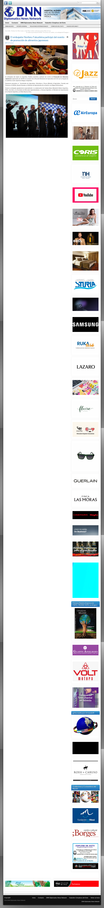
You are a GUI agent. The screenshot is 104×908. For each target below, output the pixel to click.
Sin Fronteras (10, 42)
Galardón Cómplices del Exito (78, 898)
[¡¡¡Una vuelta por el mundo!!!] (86, 726)
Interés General (22, 26)
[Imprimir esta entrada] (67, 37)
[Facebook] (6, 3)
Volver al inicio (95, 898)
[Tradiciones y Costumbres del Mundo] (86, 802)
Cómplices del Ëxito (57, 26)
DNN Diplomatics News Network (56, 898)
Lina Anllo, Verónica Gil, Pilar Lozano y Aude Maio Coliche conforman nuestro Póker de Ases (28, 31)
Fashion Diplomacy (72, 26)
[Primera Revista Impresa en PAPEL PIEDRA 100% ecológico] (86, 623)
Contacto (41, 898)
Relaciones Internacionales (39, 26)
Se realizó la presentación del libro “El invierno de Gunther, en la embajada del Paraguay (47, 32)
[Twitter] (10, 3)
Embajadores (9, 26)
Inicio (34, 898)
